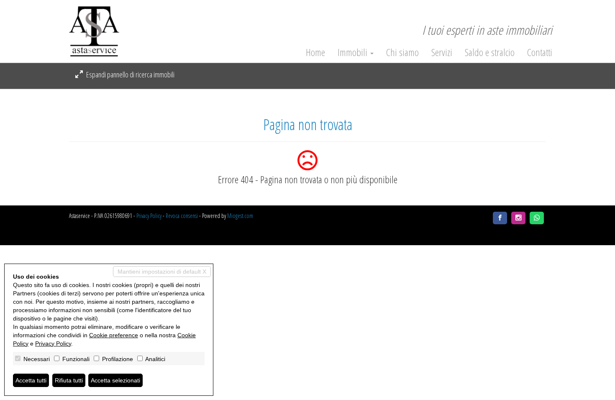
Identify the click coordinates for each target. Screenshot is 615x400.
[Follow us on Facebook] (500, 218)
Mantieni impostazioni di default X (162, 271)
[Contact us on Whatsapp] (537, 218)
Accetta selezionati (115, 380)
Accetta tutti (30, 380)
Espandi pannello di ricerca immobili (129, 74)
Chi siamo (402, 52)
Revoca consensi (182, 216)
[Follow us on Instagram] (518, 218)
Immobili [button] (353, 52)
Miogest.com (240, 216)
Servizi (441, 52)
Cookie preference (113, 335)
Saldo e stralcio (490, 52)
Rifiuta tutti (69, 380)
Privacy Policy (148, 216)
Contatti (539, 52)
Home (315, 52)
